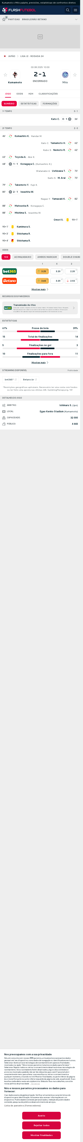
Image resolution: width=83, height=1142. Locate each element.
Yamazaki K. (58, 198)
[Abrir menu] (75, 10)
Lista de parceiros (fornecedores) (22, 1105)
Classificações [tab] (48, 93)
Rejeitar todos (42, 1125)
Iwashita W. (34, 212)
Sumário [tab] (9, 103)
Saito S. (52, 178)
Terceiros (35, 1084)
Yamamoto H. (58, 143)
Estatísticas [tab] (28, 103)
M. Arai (61, 178)
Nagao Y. (46, 198)
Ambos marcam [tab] (47, 257)
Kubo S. (47, 150)
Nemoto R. (59, 150)
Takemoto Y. (22, 184)
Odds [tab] (19, 93)
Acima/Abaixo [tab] (22, 257)
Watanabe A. (43, 171)
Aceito (41, 1115)
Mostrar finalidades (41, 1135)
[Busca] (68, 10)
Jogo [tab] (8, 93)
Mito (65, 82)
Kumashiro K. (22, 136)
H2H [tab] (30, 93)
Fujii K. (34, 184)
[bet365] (9, 271)
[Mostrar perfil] (15, 75)
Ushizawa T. (58, 171)
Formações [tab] (50, 103)
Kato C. (45, 143)
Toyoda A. (20, 157)
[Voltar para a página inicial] (19, 10)
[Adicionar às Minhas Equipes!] (5, 75)
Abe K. (31, 157)
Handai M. (36, 136)
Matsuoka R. (22, 205)
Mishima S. (21, 212)
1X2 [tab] (6, 257)
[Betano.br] (9, 281)
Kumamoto (15, 82)
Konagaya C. (37, 205)
